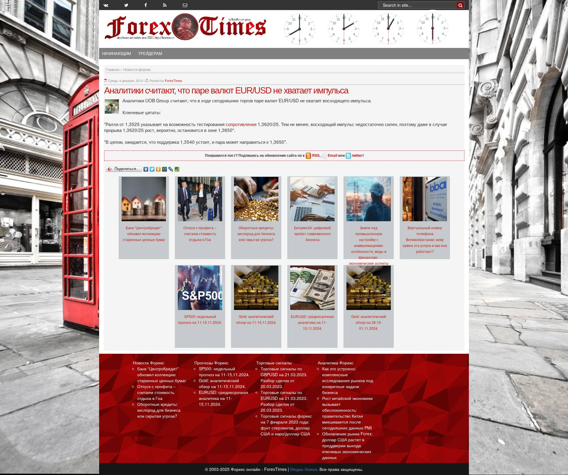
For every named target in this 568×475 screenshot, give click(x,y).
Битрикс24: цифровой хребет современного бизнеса (312, 233)
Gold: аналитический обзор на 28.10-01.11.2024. (368, 322)
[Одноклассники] (158, 167)
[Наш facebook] (145, 5)
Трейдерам (150, 53)
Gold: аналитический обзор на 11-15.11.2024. (222, 383)
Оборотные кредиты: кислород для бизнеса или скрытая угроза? (256, 233)
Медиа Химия (303, 469)
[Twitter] (152, 167)
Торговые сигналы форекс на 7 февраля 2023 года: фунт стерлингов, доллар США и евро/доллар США (286, 425)
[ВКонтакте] (146, 167)
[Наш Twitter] (126, 5)
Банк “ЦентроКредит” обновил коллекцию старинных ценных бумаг (144, 233)
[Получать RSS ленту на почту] (185, 5)
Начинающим (116, 53)
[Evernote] (177, 167)
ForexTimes (173, 80)
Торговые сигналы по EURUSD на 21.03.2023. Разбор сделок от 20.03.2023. (284, 401)
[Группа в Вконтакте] (106, 5)
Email (332, 155)
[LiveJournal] (171, 167)
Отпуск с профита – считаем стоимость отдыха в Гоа (200, 233)
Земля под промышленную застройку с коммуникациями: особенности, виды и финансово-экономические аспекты (369, 245)
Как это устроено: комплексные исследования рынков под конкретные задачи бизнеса (347, 380)
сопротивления (242, 124)
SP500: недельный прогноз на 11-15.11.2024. (224, 371)
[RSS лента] (165, 5)
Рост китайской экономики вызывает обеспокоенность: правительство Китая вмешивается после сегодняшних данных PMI (347, 413)
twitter (357, 155)
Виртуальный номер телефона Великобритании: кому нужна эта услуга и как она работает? (425, 239)
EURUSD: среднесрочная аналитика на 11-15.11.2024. (312, 322)
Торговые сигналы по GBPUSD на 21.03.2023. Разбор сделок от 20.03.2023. (284, 377)
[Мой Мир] (165, 167)
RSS (316, 155)
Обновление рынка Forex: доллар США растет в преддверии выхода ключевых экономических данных (347, 445)
